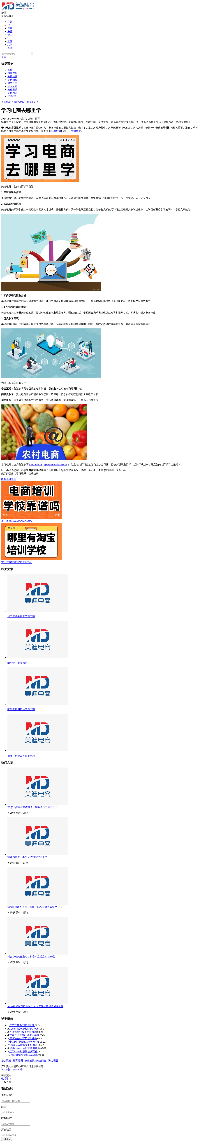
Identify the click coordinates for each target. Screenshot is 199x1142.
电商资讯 (31, 102)
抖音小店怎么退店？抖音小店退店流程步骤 (31, 956)
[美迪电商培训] (18, 9)
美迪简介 (12, 79)
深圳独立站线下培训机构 (23, 1038)
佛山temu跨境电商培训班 (24, 1054)
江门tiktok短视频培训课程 (23, 1051)
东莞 (9, 31)
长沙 (9, 48)
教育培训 (12, 76)
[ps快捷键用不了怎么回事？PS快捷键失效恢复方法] (37, 904)
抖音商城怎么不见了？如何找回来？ (27, 857)
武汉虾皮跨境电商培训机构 (24, 1028)
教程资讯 (12, 89)
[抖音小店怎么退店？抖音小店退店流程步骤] (37, 953)
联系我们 (12, 96)
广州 (9, 21)
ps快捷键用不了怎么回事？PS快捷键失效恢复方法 (34, 907)
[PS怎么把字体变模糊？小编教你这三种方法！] (37, 804)
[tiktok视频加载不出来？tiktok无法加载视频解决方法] (37, 1003)
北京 (9, 41)
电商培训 (56, 131)
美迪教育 (76, 131)
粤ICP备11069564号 (12, 1069)
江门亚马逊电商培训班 (22, 1025)
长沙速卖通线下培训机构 (23, 1032)
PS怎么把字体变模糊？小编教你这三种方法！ (32, 807)
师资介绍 (12, 83)
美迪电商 (6, 102)
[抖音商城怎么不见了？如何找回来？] (37, 854)
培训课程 (12, 73)
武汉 (9, 44)
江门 (9, 38)
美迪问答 (12, 92)
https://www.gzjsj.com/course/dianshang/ (49, 464)
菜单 (3, 57)
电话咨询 (6, 1078)
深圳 (9, 28)
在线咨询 (34, 473)
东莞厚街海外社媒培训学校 (24, 1035)
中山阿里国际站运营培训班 (24, 1041)
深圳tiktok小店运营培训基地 (24, 1048)
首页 (9, 70)
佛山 (9, 25)
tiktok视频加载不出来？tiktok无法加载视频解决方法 (35, 1006)
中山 (9, 34)
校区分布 (12, 86)
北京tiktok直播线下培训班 (23, 1045)
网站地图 (53, 1060)
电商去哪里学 (8, 479)
